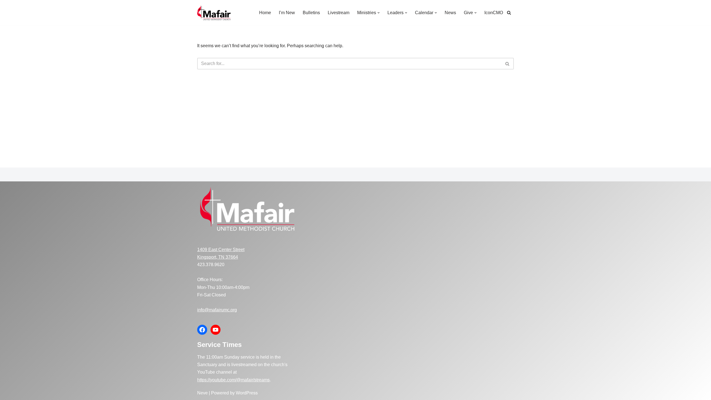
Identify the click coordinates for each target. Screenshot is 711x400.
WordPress (247, 393)
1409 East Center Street (220, 249)
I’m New (287, 12)
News (450, 12)
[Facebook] (202, 330)
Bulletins (311, 12)
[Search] (509, 13)
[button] (378, 13)
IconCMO (493, 12)
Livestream (338, 12)
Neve (202, 393)
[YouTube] (216, 330)
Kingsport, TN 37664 (217, 257)
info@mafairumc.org (217, 310)
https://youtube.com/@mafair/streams (233, 380)
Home (265, 12)
